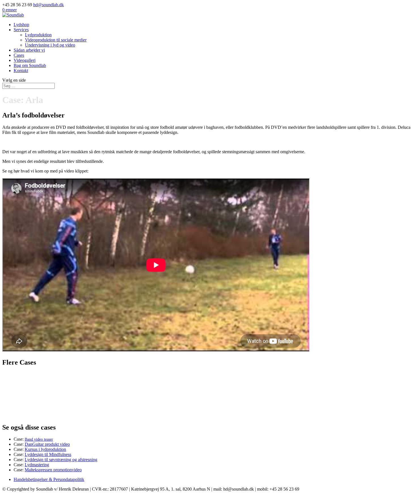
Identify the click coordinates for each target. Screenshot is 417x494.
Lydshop (21, 24)
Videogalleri (24, 60)
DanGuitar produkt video (47, 444)
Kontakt (21, 70)
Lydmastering (37, 464)
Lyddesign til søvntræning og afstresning (61, 459)
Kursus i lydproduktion (45, 449)
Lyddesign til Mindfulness (48, 454)
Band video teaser (39, 439)
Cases (19, 55)
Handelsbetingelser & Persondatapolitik (49, 479)
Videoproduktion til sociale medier (56, 39)
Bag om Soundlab (30, 65)
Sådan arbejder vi (29, 50)
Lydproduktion (38, 34)
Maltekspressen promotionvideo (53, 469)
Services (21, 29)
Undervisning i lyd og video (50, 45)
